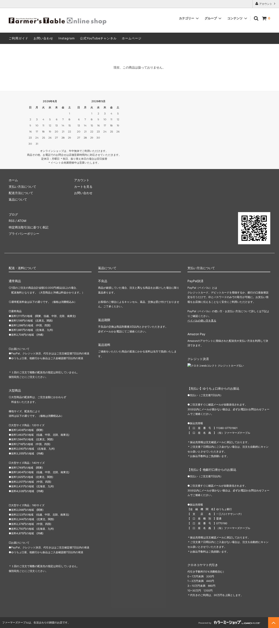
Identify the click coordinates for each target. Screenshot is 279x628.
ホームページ (131, 38)
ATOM (21, 221)
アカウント (266, 3)
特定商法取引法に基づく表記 (28, 227)
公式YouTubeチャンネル (98, 38)
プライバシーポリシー (24, 233)
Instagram (66, 38)
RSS (12, 221)
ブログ (13, 214)
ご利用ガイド (18, 38)
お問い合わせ (43, 38)
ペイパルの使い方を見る (201, 320)
